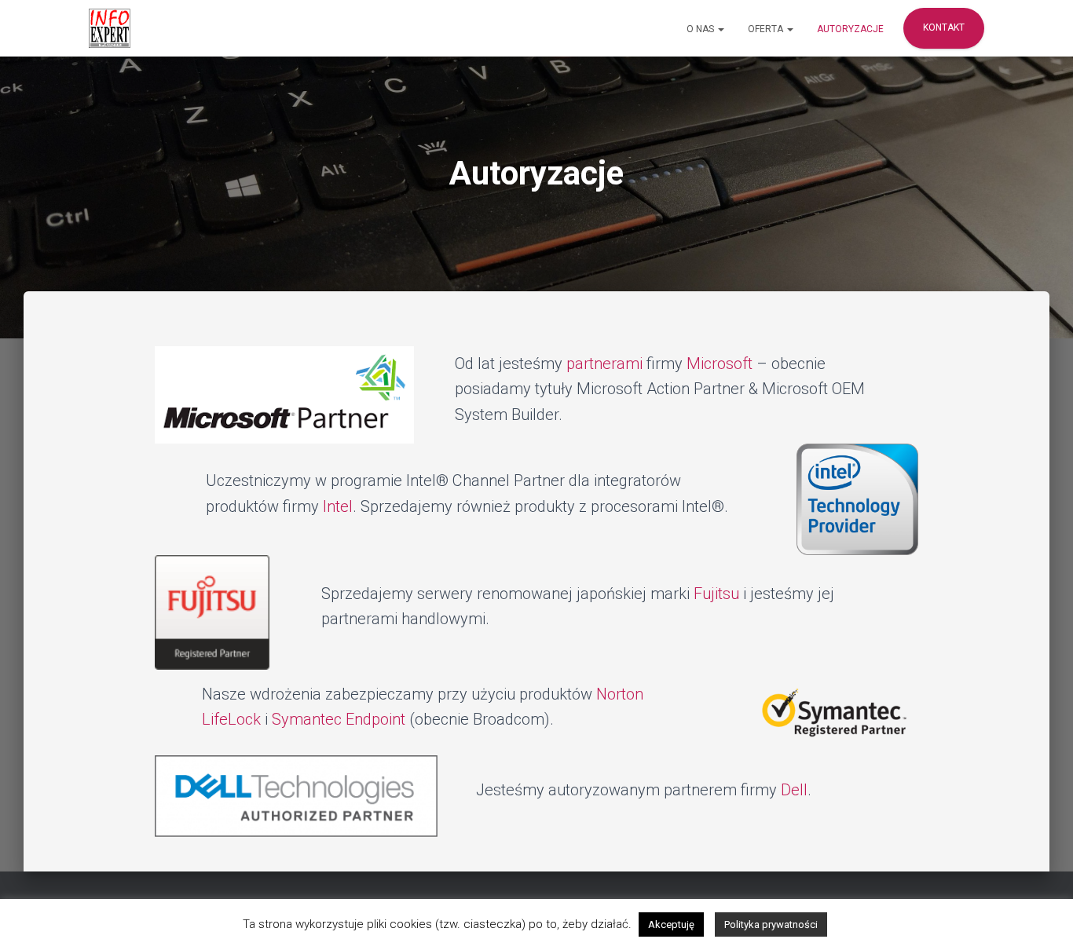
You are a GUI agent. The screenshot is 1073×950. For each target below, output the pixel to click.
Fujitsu (716, 593)
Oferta (767, 29)
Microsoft (720, 363)
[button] (720, 29)
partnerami (604, 363)
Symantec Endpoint (338, 719)
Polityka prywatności (771, 924)
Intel (338, 506)
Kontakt (944, 27)
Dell (794, 789)
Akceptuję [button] (671, 924)
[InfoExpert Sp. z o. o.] (109, 28)
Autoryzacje (850, 29)
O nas (701, 29)
